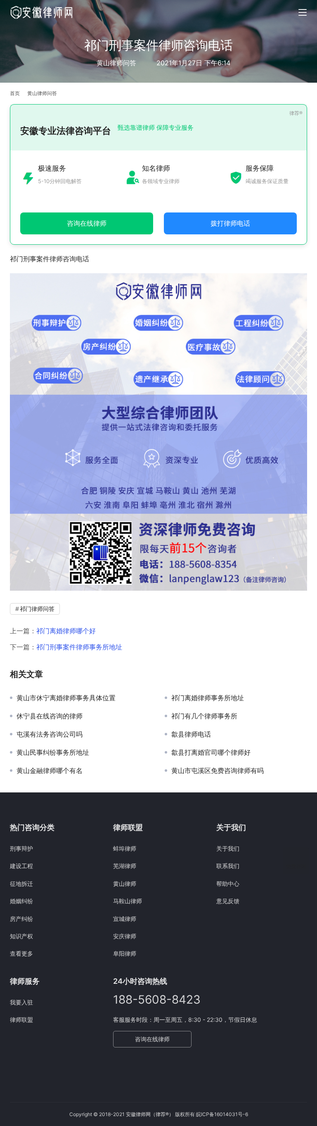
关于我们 (227, 848)
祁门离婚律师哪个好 (66, 631)
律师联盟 (21, 1019)
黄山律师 (124, 883)
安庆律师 (124, 936)
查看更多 (21, 953)
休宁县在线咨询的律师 (50, 716)
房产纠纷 (21, 918)
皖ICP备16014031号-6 (222, 1114)
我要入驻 (21, 1002)
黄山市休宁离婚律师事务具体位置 (66, 697)
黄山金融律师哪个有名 (50, 770)
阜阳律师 (124, 953)
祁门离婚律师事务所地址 (207, 697)
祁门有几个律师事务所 (204, 716)
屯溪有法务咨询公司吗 (50, 734)
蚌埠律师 (124, 848)
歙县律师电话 (191, 734)
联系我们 (227, 865)
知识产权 (21, 936)
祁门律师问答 (37, 608)
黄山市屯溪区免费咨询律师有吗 (217, 770)
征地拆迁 (21, 883)
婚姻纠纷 (21, 900)
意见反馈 (227, 900)
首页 (15, 93)
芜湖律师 (124, 865)
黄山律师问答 (116, 63)
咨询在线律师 (152, 1039)
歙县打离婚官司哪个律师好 (211, 752)
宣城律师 (124, 918)
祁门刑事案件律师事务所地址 (79, 647)
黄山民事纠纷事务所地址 (53, 752)
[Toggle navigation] (302, 12)
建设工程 (21, 865)
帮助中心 (227, 883)
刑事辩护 (21, 848)
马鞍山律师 (127, 900)
